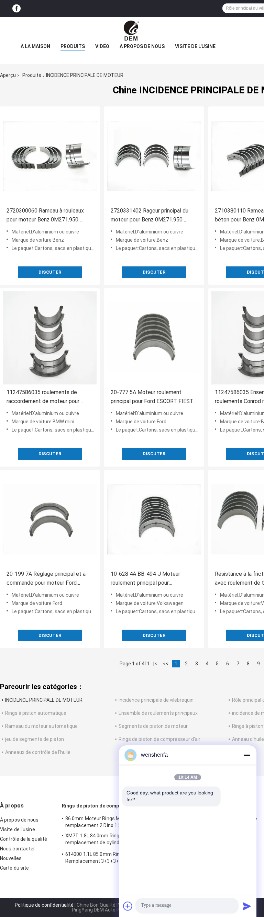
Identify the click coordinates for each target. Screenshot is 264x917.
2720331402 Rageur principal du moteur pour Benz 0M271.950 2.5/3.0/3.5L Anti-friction (149, 215)
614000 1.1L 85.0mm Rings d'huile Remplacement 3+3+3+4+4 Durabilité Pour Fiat (107, 858)
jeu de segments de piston (34, 739)
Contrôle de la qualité (23, 839)
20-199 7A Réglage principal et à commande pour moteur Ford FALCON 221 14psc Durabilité (46, 579)
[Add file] (128, 906)
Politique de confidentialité (44, 905)
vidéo (102, 46)
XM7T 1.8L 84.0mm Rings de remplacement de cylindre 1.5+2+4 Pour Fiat (110, 840)
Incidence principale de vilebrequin (156, 700)
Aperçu (8, 75)
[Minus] (247, 755)
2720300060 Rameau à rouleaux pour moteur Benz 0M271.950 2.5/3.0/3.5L (45, 215)
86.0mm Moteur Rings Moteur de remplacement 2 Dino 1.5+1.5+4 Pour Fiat (111, 822)
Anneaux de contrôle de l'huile (37, 752)
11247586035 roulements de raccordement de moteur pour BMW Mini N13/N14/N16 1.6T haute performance (43, 397)
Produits (72, 46)
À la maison (35, 46)
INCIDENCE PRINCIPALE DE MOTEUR (43, 700)
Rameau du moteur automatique (41, 726)
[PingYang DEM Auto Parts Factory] (132, 30)
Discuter (49, 272)
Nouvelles (11, 858)
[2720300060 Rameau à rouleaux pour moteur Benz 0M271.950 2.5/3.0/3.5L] (50, 156)
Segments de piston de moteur (153, 726)
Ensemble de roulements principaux (158, 713)
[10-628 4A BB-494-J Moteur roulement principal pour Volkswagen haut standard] (154, 519)
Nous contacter (17, 848)
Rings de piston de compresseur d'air (159, 739)
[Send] (246, 906)
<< (165, 663)
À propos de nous (142, 46)
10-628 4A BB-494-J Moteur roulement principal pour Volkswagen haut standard (145, 579)
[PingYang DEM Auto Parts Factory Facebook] (16, 8)
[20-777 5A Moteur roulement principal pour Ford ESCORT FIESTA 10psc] (154, 338)
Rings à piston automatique (35, 713)
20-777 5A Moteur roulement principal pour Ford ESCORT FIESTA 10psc (154, 397)
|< (155, 663)
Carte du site (14, 868)
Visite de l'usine (195, 46)
